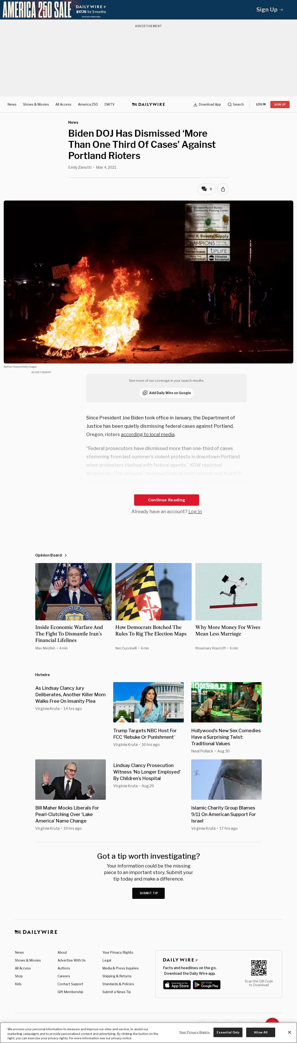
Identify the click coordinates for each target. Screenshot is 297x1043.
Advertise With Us (72, 960)
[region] (148, 1032)
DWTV (109, 104)
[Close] (289, 1032)
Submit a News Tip (116, 992)
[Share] (223, 189)
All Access (63, 104)
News (11, 104)
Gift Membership (70, 992)
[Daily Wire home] (148, 104)
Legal (106, 960)
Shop (19, 976)
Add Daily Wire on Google (170, 393)
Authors (64, 968)
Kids (18, 984)
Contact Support (70, 984)
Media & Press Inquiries (120, 968)
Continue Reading (166, 500)
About (62, 952)
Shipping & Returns (117, 976)
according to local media (147, 434)
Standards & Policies (118, 984)
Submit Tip (149, 893)
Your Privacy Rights (117, 952)
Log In (195, 511)
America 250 (88, 104)
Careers (64, 976)
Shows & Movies (36, 104)
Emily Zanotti (79, 167)
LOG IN (261, 104)
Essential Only (228, 1032)
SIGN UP (280, 104)
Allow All (261, 1032)
